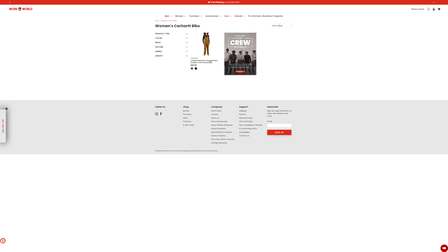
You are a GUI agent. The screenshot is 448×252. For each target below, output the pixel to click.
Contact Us (244, 135)
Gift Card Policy (246, 121)
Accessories (211, 16)
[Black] (196, 68)
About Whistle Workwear (222, 125)
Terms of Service (218, 135)
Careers (214, 114)
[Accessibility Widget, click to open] (2, 240)
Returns (242, 114)
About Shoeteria (218, 128)
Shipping (243, 111)
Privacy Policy (213, 151)
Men (167, 16)
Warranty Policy (246, 118)
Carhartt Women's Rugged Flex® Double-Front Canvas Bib (204, 61)
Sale (226, 16)
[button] (3, 126)
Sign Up (279, 132)
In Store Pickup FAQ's (248, 128)
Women (179, 16)
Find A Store (417, 9)
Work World (165, 151)
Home (157, 20)
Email (269, 121)
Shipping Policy (189, 151)
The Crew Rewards (219, 121)
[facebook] (162, 114)
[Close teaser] (6, 109)
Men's (185, 118)
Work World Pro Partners (221, 132)
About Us (215, 118)
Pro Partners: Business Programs (265, 16)
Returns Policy (201, 151)
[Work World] (20, 9)
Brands (186, 111)
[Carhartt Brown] (192, 68)
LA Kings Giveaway (219, 143)
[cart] (439, 9)
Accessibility (244, 132)
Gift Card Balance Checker (250, 125)
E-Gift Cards (188, 125)
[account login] (434, 9)
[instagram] (157, 114)
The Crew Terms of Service (222, 139)
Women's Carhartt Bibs (169, 20)
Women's (187, 121)
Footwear (194, 16)
